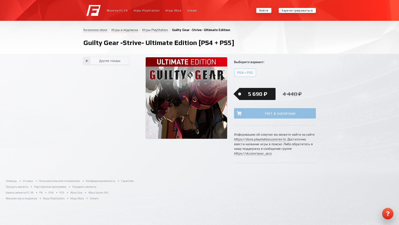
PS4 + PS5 (245, 73)
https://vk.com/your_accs (253, 153)
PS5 (61, 192)
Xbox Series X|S (98, 192)
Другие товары (109, 60)
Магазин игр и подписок (21, 198)
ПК (41, 192)
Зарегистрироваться (297, 10)
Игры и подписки (125, 30)
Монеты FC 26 (117, 10)
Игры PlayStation (147, 10)
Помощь (11, 180)
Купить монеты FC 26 (19, 192)
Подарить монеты (84, 186)
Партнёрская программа (50, 186)
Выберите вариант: (249, 62)
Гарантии (127, 180)
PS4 (51, 192)
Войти (263, 10)
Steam (192, 10)
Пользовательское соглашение (59, 180)
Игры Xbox (173, 10)
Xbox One (76, 192)
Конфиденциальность (100, 180)
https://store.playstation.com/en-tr (260, 139)
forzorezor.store (95, 30)
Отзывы (28, 180)
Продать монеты (17, 186)
